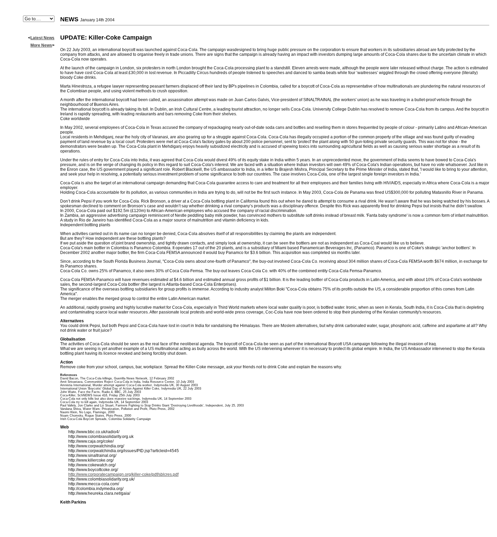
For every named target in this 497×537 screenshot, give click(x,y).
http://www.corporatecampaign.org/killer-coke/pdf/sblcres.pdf (123, 474)
